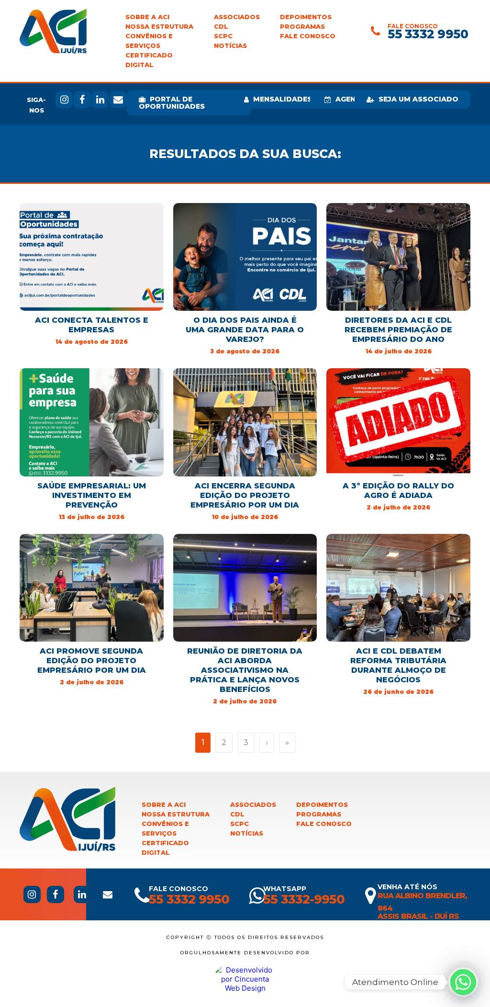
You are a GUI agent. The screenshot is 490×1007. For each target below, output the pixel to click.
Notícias (230, 45)
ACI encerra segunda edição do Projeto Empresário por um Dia (244, 495)
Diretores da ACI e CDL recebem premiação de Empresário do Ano (398, 330)
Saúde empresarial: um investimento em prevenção (91, 495)
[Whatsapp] (463, 982)
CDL (221, 26)
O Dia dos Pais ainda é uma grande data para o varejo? (245, 330)
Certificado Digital (149, 60)
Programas (302, 26)
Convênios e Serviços (149, 41)
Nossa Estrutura (159, 26)
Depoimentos (306, 17)
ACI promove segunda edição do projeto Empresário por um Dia (91, 660)
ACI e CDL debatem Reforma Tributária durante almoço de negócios (398, 665)
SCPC (223, 36)
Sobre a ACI (147, 17)
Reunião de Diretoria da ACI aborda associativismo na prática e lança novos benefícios (244, 670)
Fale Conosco (307, 36)
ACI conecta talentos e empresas (91, 325)
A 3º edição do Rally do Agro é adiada (398, 490)
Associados (237, 17)
